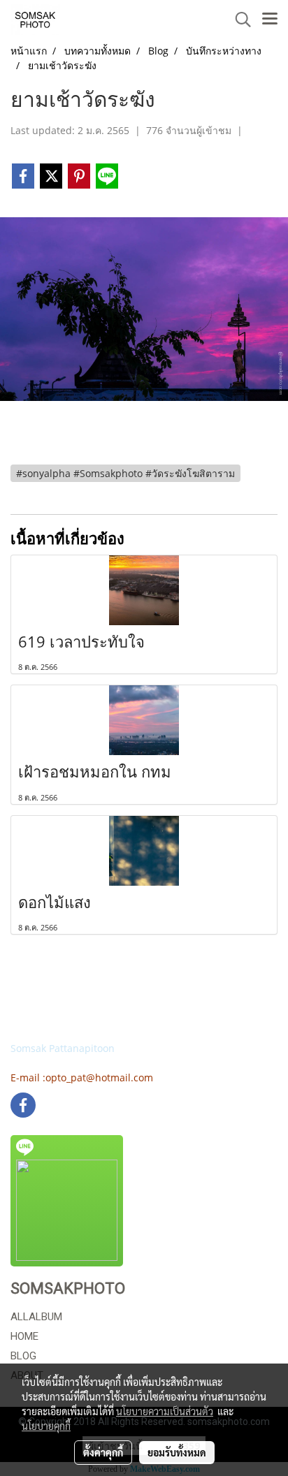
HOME (24, 1336)
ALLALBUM (36, 1316)
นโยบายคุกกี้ (46, 1425)
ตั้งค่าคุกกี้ (103, 1452)
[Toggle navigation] (269, 19)
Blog (23, 1356)
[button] (238, 19)
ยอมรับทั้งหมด (176, 1452)
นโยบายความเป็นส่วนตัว (164, 1411)
